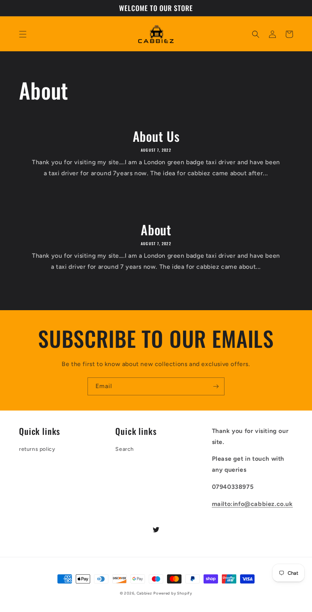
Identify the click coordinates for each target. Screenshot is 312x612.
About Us (156, 136)
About (156, 230)
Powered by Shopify (172, 593)
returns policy (37, 449)
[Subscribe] (215, 386)
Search (124, 449)
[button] (22, 34)
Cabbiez (144, 593)
